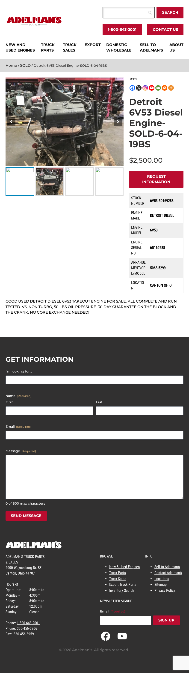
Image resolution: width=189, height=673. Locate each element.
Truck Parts (117, 573)
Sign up (166, 620)
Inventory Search (121, 590)
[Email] (158, 88)
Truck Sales (117, 579)
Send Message (26, 516)
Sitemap (160, 584)
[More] (171, 88)
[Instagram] (145, 88)
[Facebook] (132, 88)
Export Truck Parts (122, 584)
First (9, 402)
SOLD (25, 65)
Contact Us (165, 29)
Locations (161, 579)
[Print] (164, 88)
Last (99, 402)
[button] (118, 121)
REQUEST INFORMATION (156, 179)
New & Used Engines (124, 567)
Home (11, 65)
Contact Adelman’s (168, 573)
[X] (139, 88)
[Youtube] (151, 88)
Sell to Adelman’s (167, 567)
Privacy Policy (164, 590)
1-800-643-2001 (122, 29)
